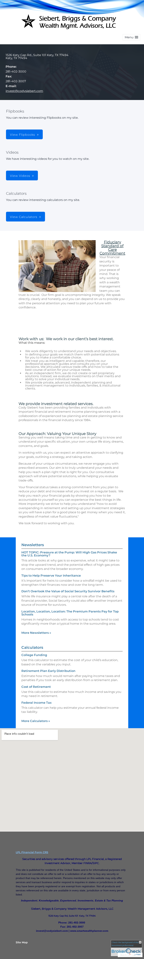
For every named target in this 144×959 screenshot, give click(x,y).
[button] (131, 37)
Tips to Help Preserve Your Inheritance (51, 575)
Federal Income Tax (36, 702)
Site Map (22, 942)
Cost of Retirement (36, 687)
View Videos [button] (20, 176)
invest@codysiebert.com (24, 91)
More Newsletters (36, 633)
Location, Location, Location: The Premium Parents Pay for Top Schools (70, 613)
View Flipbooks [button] (22, 134)
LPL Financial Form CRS (32, 852)
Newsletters (32, 545)
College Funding (34, 655)
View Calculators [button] (23, 217)
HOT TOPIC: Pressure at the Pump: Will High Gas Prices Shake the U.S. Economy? (69, 554)
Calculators (32, 647)
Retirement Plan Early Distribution (48, 671)
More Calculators (35, 721)
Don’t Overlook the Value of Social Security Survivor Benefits (67, 591)
